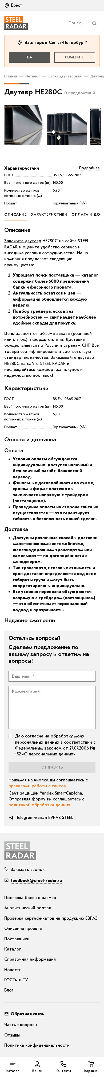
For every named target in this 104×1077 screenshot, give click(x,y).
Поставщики (16, 939)
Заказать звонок (28, 869)
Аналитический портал (27, 907)
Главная (10, 76)
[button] (14, 5)
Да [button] (29, 57)
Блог (9, 990)
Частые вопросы (20, 1024)
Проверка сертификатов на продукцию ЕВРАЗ (51, 918)
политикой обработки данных (40, 805)
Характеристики (21, 168)
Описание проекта (23, 928)
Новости (13, 969)
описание (15, 214)
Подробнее (89, 168)
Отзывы (12, 1035)
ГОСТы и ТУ (16, 980)
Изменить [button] (75, 57)
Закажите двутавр (22, 240)
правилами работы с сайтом (38, 786)
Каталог (33, 76)
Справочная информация (30, 959)
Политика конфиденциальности (37, 1045)
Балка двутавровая (65, 76)
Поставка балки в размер (30, 897)
